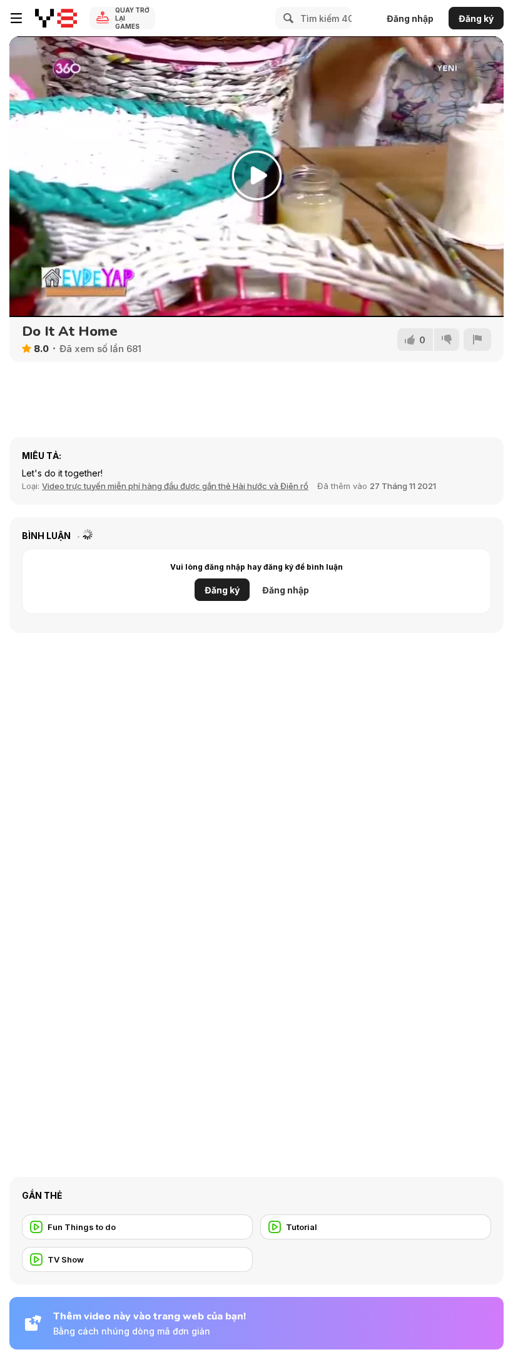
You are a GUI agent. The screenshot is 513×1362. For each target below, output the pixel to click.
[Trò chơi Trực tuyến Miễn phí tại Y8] (56, 18)
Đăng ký (476, 18)
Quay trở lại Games (132, 18)
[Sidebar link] (16, 18)
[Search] (286, 18)
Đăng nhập (410, 18)
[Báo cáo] (477, 339)
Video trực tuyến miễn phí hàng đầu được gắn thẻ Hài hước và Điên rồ (175, 486)
